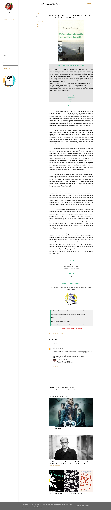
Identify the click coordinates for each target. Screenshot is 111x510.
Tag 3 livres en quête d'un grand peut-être (67, 493)
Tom (58, 359)
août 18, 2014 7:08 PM (58, 348)
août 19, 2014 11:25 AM (63, 359)
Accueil (42, 7)
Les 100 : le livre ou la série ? (60, 429)
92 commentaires (56, 465)
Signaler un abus (7, 68)
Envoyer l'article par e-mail (58, 333)
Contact (4, 29)
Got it (87, 506)
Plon (36, 28)
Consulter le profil (9, 19)
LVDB (36, 24)
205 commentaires (56, 495)
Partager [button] (37, 13)
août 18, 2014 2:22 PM (61, 341)
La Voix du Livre (50, 3)
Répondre (55, 345)
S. (53, 348)
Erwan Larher (38, 20)
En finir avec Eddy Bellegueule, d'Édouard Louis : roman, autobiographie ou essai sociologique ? (69, 462)
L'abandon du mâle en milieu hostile (40, 22)
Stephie (54, 341)
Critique (36, 18)
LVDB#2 (37, 26)
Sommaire (5, 27)
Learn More (80, 506)
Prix (36, 29)
